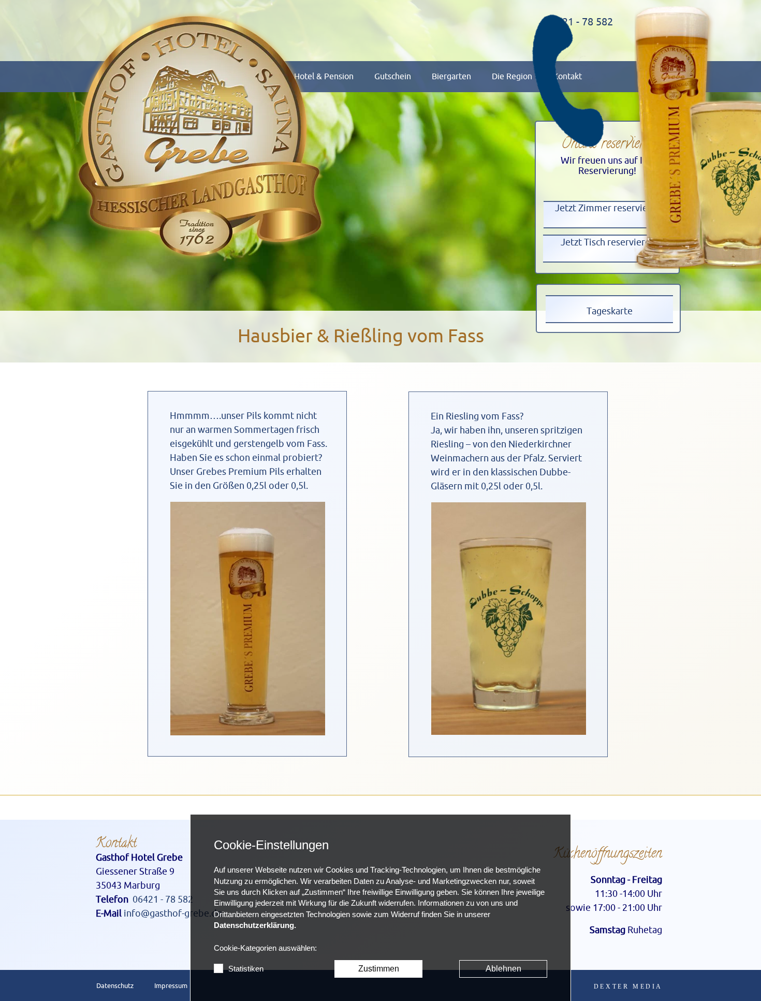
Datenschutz (115, 985)
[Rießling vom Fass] (508, 618)
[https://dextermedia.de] (628, 986)
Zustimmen (378, 968)
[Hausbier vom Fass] (247, 618)
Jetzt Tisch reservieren (608, 242)
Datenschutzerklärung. (255, 925)
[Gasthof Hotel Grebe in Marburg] (200, 136)
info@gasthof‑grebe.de (173, 913)
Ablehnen (503, 968)
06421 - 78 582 (163, 899)
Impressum (170, 985)
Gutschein (392, 76)
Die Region (512, 76)
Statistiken (246, 969)
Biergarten (451, 76)
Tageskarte (610, 311)
